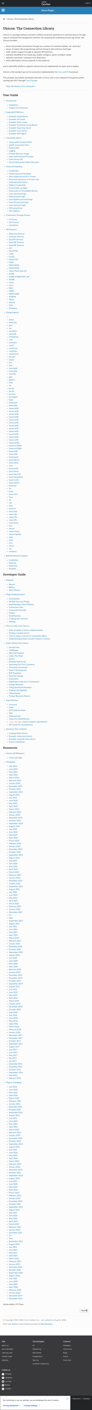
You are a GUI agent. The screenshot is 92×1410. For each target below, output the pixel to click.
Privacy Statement (10, 1406)
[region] (35, 1403)
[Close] (67, 1399)
